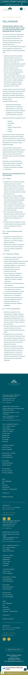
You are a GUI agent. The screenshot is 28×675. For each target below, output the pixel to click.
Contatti (10, 4)
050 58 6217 (14, 656)
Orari (3, 483)
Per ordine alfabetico (7, 473)
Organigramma (5, 435)
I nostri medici (8, 445)
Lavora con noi (6, 487)
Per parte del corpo (7, 471)
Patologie (6, 469)
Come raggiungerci (7, 402)
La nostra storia (6, 433)
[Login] (22, 9)
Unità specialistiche (7, 455)
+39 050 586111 (13, 1)
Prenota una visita (14, 649)
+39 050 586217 (5, 1)
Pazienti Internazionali (7, 463)
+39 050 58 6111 (9, 507)
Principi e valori (6, 437)
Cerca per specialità (7, 449)
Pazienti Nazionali (6, 465)
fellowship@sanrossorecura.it (16, 261)
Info (7, 4)
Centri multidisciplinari (7, 457)
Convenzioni (5, 441)
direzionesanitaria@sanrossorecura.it (12, 420)
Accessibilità (5, 439)
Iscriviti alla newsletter (21, 1)
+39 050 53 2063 (9, 509)
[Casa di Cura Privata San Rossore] (7, 9)
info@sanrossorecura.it (8, 514)
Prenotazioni (16, 4)
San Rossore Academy (12, 17)
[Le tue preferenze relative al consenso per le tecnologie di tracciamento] (2, 672)
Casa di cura (7, 431)
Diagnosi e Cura (9, 453)
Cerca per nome (6, 447)
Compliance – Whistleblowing (9, 489)
